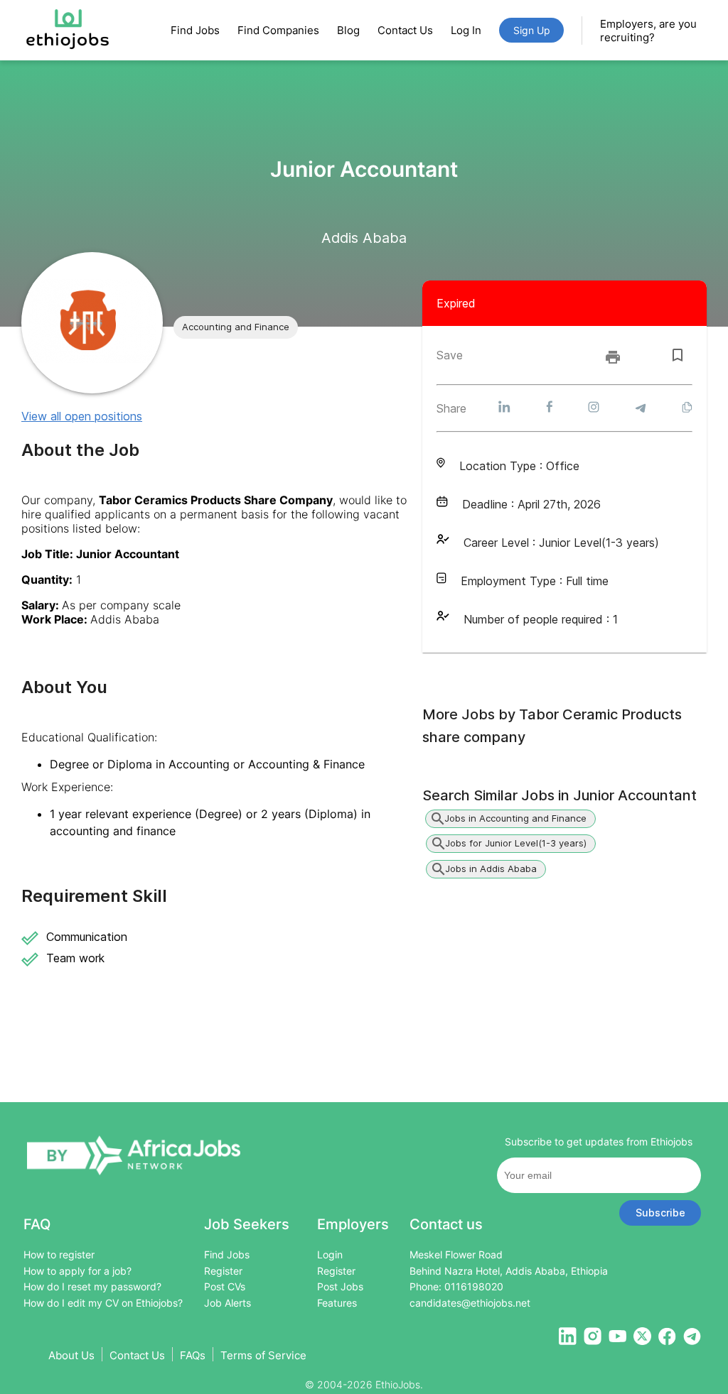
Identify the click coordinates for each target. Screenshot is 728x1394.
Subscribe (660, 1213)
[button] (235, 327)
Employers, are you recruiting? (648, 30)
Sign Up (531, 30)
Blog (348, 30)
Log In (466, 30)
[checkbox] (677, 355)
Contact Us (405, 30)
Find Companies (278, 30)
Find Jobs (195, 30)
